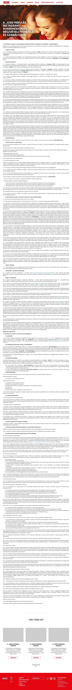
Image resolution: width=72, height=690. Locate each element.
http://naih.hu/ (66, 574)
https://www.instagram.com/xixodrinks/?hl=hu (17, 69)
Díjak (11, 681)
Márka (22, 2)
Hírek (37, 2)
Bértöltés (60, 679)
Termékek (15, 2)
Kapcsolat (36, 678)
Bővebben (13, 657)
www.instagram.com (36, 283)
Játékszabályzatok (47, 2)
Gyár (11, 679)
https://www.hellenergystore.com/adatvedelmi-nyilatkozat (42, 272)
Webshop (30, 2)
